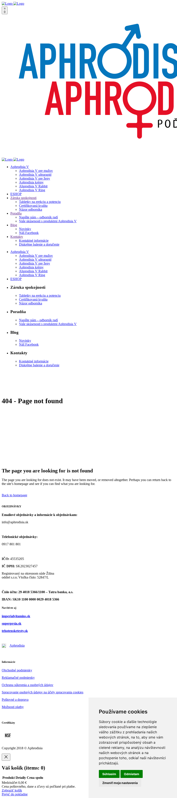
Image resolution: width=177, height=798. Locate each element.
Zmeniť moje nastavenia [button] (120, 783)
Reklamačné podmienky (18, 677)
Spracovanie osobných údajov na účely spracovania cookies (42, 692)
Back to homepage (14, 495)
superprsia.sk (11, 623)
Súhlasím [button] (109, 774)
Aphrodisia (17, 645)
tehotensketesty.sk (15, 631)
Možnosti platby (13, 707)
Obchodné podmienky (17, 670)
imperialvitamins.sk (16, 616)
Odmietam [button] (131, 774)
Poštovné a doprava (15, 699)
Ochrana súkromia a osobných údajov (27, 685)
